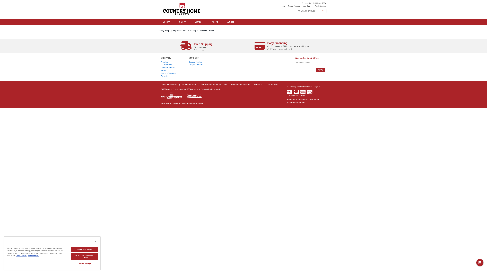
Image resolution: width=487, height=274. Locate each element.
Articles (230, 22)
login (283, 6)
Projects (214, 22)
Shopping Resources (196, 65)
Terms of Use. (33, 256)
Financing (164, 62)
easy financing (300, 96)
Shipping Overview (195, 62)
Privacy (163, 70)
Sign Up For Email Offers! (307, 58)
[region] (52, 253)
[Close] (96, 241)
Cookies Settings (84, 263)
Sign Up (320, 70)
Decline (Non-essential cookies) (84, 256)
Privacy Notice (166, 104)
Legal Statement (166, 65)
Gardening (167, 37)
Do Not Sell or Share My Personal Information (187, 104)
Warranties (164, 76)
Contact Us (306, 3)
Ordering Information (168, 67)
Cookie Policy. (21, 256)
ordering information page (296, 102)
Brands (198, 22)
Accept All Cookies (84, 250)
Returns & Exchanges (168, 73)
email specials (320, 6)
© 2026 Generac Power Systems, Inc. (173, 89)
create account (294, 6)
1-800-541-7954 (319, 3)
